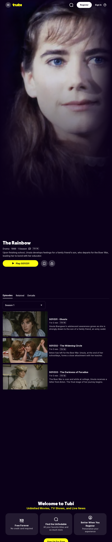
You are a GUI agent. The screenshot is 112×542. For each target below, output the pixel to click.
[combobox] (24, 305)
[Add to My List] (44, 263)
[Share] (52, 263)
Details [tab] (31, 295)
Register (84, 5)
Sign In (98, 5)
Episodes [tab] (8, 295)
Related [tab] (20, 295)
